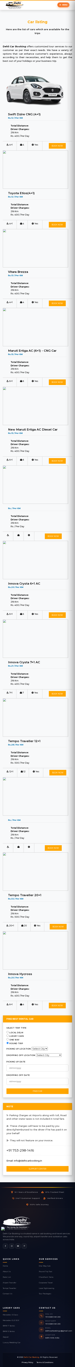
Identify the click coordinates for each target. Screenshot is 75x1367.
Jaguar (6, 1337)
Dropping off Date (18, 1075)
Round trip (16, 1043)
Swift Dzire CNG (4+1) (24, 114)
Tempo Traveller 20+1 (24, 895)
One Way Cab (44, 1266)
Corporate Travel (46, 1283)
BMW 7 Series (9, 1326)
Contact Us (7, 1294)
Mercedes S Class (10, 1315)
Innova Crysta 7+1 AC (24, 662)
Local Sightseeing (46, 1288)
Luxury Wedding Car (11, 1342)
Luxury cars (16, 1036)
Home (5, 1266)
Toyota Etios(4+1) (21, 193)
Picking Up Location (18, 1049)
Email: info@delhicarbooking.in (24, 1160)
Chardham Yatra (46, 1277)
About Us (7, 1271)
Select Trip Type (16, 1028)
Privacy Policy (27, 1362)
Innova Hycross (20, 974)
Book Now (57, 146)
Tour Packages (45, 1294)
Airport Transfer (9, 1283)
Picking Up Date (15, 1062)
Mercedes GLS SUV (11, 1320)
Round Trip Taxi (45, 1271)
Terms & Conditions (45, 1362)
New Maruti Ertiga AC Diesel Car (33, 429)
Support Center (37, 1169)
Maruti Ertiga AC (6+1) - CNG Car (32, 350)
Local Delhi (16, 1033)
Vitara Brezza (18, 272)
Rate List (7, 1277)
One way (14, 1040)
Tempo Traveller (9, 1288)
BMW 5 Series (9, 1331)
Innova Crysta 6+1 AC (24, 583)
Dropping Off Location (20, 1055)
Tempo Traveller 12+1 (24, 741)
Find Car (37, 1091)
